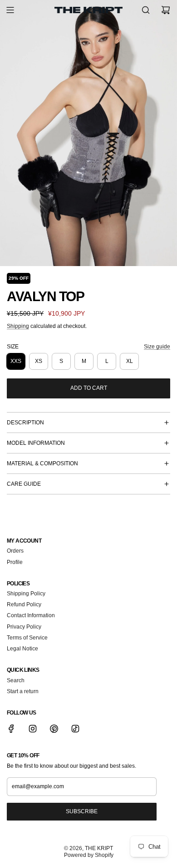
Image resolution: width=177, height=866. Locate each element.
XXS (15, 361)
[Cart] (166, 10)
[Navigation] (10, 10)
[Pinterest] (54, 729)
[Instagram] (33, 729)
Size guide (157, 346)
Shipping (18, 326)
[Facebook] (11, 729)
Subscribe (82, 811)
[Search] (146, 10)
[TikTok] (75, 729)
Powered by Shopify (88, 855)
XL (129, 361)
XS (38, 361)
